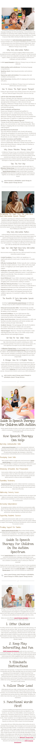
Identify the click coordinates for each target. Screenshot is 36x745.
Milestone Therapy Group (9, 348)
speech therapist (9, 62)
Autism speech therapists (9, 447)
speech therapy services (9, 171)
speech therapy (9, 555)
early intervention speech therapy (16, 350)
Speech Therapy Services (15, 182)
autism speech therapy (10, 574)
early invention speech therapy (12, 375)
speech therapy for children (11, 576)
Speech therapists (6, 484)
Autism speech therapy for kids (10, 530)
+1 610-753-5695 (20, 568)
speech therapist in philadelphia (12, 180)
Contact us (12, 369)
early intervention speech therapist (22, 40)
